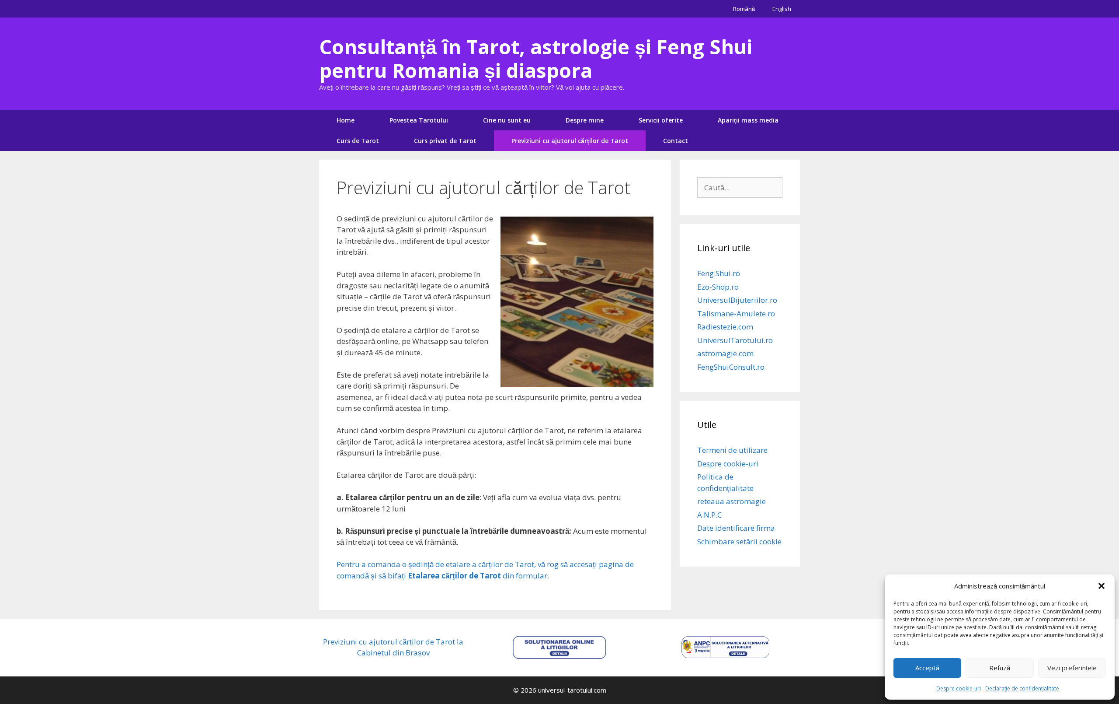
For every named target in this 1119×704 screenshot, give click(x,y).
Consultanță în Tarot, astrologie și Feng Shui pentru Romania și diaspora (535, 58)
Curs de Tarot (358, 141)
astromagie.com (725, 353)
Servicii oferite (661, 120)
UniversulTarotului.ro (735, 340)
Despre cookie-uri (958, 688)
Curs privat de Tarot (445, 141)
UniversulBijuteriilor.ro (737, 300)
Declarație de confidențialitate (1022, 688)
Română (744, 9)
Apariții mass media (748, 120)
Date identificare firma (736, 528)
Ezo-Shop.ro (718, 287)
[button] (1101, 585)
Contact (675, 141)
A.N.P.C (709, 515)
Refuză (999, 667)
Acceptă (927, 667)
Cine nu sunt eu (507, 120)
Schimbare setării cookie (739, 541)
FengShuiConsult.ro (731, 367)
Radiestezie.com (725, 327)
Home (345, 120)
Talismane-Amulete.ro (736, 313)
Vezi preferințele (1072, 667)
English (781, 9)
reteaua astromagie (731, 501)
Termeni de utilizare (732, 450)
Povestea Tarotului (418, 120)
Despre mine (585, 120)
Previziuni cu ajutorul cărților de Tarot (569, 141)
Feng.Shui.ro (718, 273)
